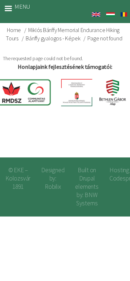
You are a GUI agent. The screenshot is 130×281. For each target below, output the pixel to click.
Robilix (53, 187)
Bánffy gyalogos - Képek (53, 38)
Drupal (87, 178)
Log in (113, 139)
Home (14, 30)
